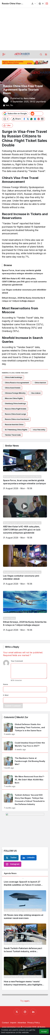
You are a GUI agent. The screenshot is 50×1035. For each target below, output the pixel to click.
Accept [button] (44, 1031)
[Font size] (33, 3)
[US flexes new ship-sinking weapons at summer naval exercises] (25, 906)
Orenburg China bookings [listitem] (15, 403)
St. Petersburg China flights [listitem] (15, 430)
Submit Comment (13, 706)
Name (5, 684)
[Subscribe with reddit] (36, 113)
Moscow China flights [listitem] (13, 398)
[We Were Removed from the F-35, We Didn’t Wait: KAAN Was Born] (25, 781)
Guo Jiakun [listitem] (35, 393)
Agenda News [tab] (10, 873)
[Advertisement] (25, 25)
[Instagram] (25, 1012)
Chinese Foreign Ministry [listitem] (15, 393)
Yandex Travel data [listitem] (12, 435)
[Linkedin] (33, 1012)
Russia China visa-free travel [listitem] (16, 419)
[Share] (46, 3)
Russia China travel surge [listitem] (15, 414)
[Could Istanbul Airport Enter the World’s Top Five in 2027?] (25, 746)
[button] (46, 54)
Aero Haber (29, 98)
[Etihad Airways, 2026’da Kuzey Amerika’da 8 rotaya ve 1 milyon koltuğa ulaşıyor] (25, 299)
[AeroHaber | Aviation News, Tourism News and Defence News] (22, 54)
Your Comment (17, 661)
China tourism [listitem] (39, 383)
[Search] (41, 54)
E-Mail (5, 695)
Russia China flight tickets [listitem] (15, 409)
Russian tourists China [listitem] (13, 424)
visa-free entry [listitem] (38, 430)
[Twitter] (17, 1012)
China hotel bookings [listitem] (13, 377)
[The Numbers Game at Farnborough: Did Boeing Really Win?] (25, 763)
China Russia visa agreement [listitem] (16, 383)
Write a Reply (12, 646)
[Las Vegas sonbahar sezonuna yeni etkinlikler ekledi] (25, 291)
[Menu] (4, 54)
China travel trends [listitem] (12, 388)
